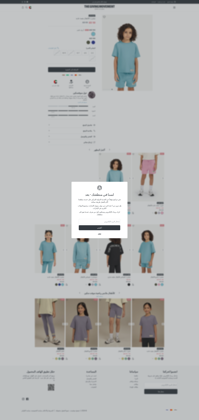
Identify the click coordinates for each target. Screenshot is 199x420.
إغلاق (99, 234)
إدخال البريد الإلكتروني (111, 221)
